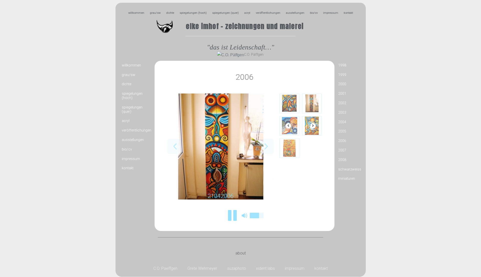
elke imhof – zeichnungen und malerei (245, 26)
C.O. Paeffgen (165, 268)
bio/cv (314, 12)
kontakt (348, 12)
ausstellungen (295, 12)
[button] (174, 146)
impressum (330, 12)
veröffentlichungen (268, 12)
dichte (170, 12)
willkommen (136, 12)
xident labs (265, 268)
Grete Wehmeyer (202, 268)
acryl (247, 12)
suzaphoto (236, 268)
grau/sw (155, 12)
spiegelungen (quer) (225, 12)
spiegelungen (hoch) (193, 12)
